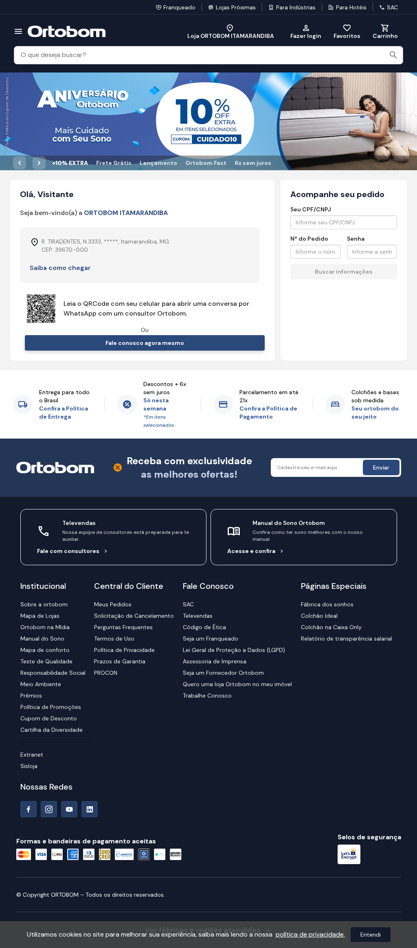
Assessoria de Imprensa (214, 661)
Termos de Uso (114, 638)
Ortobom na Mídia (45, 627)
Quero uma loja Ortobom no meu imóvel (237, 684)
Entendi (370, 934)
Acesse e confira (251, 551)
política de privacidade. (310, 934)
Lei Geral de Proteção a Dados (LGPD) (234, 650)
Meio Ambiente (40, 684)
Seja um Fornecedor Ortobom (223, 672)
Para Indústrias (296, 7)
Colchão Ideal (319, 615)
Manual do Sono (42, 638)
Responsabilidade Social (53, 672)
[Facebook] (28, 809)
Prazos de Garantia (119, 661)
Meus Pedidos (113, 604)
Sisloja (28, 766)
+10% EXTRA (70, 163)
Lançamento (158, 163)
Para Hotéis (351, 7)
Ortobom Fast (205, 163)
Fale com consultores (68, 551)
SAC (392, 7)
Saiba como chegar (60, 267)
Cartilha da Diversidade (51, 729)
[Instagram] (49, 809)
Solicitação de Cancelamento (134, 615)
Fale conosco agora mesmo (144, 343)
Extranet (31, 754)
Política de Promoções (50, 707)
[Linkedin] (89, 809)
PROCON (105, 672)
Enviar (381, 467)
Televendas (198, 615)
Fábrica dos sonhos (327, 604)
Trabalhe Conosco (207, 695)
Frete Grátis (114, 163)
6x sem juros (253, 163)
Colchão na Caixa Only (331, 627)
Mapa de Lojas (39, 615)
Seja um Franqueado (210, 638)
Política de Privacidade (124, 650)
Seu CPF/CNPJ (310, 209)
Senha (355, 238)
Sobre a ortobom (44, 604)
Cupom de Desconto (48, 718)
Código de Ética (204, 627)
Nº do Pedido (309, 238)
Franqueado (179, 7)
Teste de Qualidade (46, 661)
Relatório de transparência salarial (346, 638)
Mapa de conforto (45, 650)
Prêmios (31, 695)
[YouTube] (69, 809)
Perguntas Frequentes (123, 627)
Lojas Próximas (236, 7)
